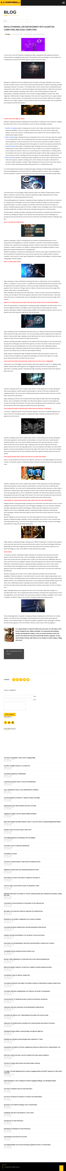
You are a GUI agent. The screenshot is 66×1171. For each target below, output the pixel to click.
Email (34, 699)
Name (34, 696)
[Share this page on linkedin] (28, 679)
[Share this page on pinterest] (17, 679)
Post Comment (9, 714)
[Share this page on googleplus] (20, 679)
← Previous (8, 654)
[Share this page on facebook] (13, 679)
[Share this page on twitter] (24, 679)
